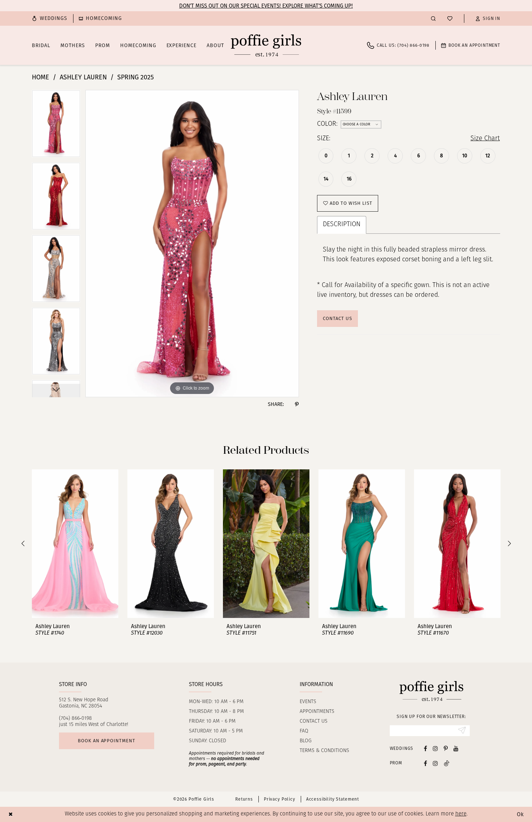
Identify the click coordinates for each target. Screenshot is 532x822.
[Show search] (433, 18)
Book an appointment (106, 740)
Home (40, 77)
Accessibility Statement (332, 799)
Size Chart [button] (485, 139)
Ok (520, 814)
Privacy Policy (279, 799)
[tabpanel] (56, 126)
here (460, 814)
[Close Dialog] (10, 814)
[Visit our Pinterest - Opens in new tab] (445, 748)
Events (308, 702)
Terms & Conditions (324, 751)
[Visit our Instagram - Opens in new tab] (435, 748)
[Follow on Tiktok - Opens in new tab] (446, 763)
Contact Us (337, 318)
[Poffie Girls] (266, 45)
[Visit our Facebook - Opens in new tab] (425, 748)
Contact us (314, 721)
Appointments (317, 711)
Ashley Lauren (83, 77)
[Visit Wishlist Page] (450, 18)
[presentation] (75, 543)
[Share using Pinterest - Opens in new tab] (297, 404)
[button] (488, 18)
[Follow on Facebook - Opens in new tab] (425, 763)
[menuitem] (49, 18)
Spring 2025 (135, 77)
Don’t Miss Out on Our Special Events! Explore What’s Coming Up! (266, 6)
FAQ (304, 731)
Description (341, 224)
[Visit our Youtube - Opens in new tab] (456, 748)
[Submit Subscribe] (462, 731)
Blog (306, 741)
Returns (244, 799)
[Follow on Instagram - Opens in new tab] (435, 763)
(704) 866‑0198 (75, 718)
